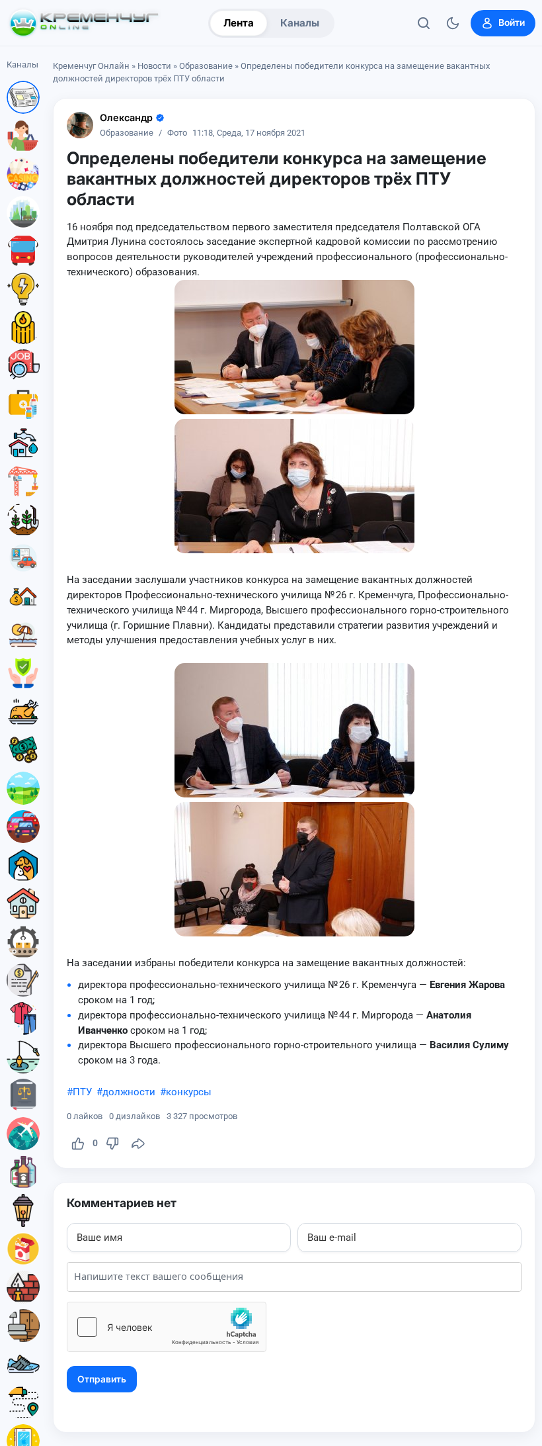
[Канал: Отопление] (23, 327)
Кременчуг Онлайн (91, 66)
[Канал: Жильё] (23, 903)
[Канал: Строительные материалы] (23, 1287)
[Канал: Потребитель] (23, 135)
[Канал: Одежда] (23, 1018)
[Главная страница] (84, 23)
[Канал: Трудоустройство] (23, 366)
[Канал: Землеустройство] (23, 788)
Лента (238, 23)
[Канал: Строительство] (23, 481)
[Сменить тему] (453, 23)
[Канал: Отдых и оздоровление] (23, 634)
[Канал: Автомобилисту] (23, 557)
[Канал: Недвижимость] (23, 596)
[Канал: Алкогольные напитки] (23, 1172)
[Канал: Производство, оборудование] (23, 941)
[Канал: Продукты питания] (23, 711)
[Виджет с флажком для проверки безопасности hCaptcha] (166, 1327)
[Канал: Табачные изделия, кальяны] (23, 1248)
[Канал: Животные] (23, 864)
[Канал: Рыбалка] (23, 1056)
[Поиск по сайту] (423, 23)
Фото (177, 133)
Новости (154, 66)
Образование (206, 66)
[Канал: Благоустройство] (23, 212)
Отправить (101, 1379)
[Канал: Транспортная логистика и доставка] (23, 1402)
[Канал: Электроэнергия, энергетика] (23, 289)
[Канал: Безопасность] (23, 673)
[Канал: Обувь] (23, 1363)
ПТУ (82, 1092)
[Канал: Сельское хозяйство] (23, 519)
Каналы (299, 23)
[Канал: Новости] (23, 97)
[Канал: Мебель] (23, 1325)
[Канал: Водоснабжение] (23, 442)
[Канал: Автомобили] (23, 826)
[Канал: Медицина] (23, 404)
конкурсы (189, 1092)
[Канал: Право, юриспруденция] (23, 1095)
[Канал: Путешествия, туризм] (23, 1133)
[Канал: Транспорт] (23, 250)
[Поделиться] (138, 1143)
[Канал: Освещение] (23, 1210)
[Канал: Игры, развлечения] (23, 174)
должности (128, 1092)
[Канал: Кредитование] (23, 980)
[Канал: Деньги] (23, 749)
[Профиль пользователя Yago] (80, 125)
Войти (511, 22)
